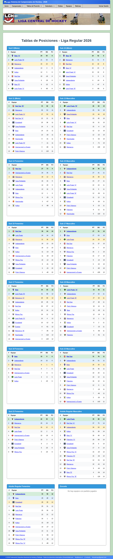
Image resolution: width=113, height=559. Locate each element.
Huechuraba (19, 139)
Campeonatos (16, 6)
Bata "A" (17, 56)
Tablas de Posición (33, 6)
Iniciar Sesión (103, 6)
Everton (17, 327)
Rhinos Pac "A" (72, 452)
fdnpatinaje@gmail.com (99, 557)
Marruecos (17, 64)
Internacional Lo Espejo (22, 147)
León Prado (19, 185)
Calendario (49, 6)
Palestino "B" (71, 456)
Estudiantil (18, 122)
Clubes (60, 6)
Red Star (17, 76)
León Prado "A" (19, 88)
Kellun (16, 72)
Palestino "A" (71, 439)
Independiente (18, 68)
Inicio (6, 6)
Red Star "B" (19, 106)
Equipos (69, 6)
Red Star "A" (19, 118)
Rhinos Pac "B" (72, 476)
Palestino (70, 210)
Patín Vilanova (20, 151)
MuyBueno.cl (79, 557)
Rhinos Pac (19, 197)
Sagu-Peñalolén (19, 80)
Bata (16, 131)
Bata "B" (17, 84)
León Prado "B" (19, 60)
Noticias (78, 6)
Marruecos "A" (19, 298)
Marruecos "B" (19, 331)
